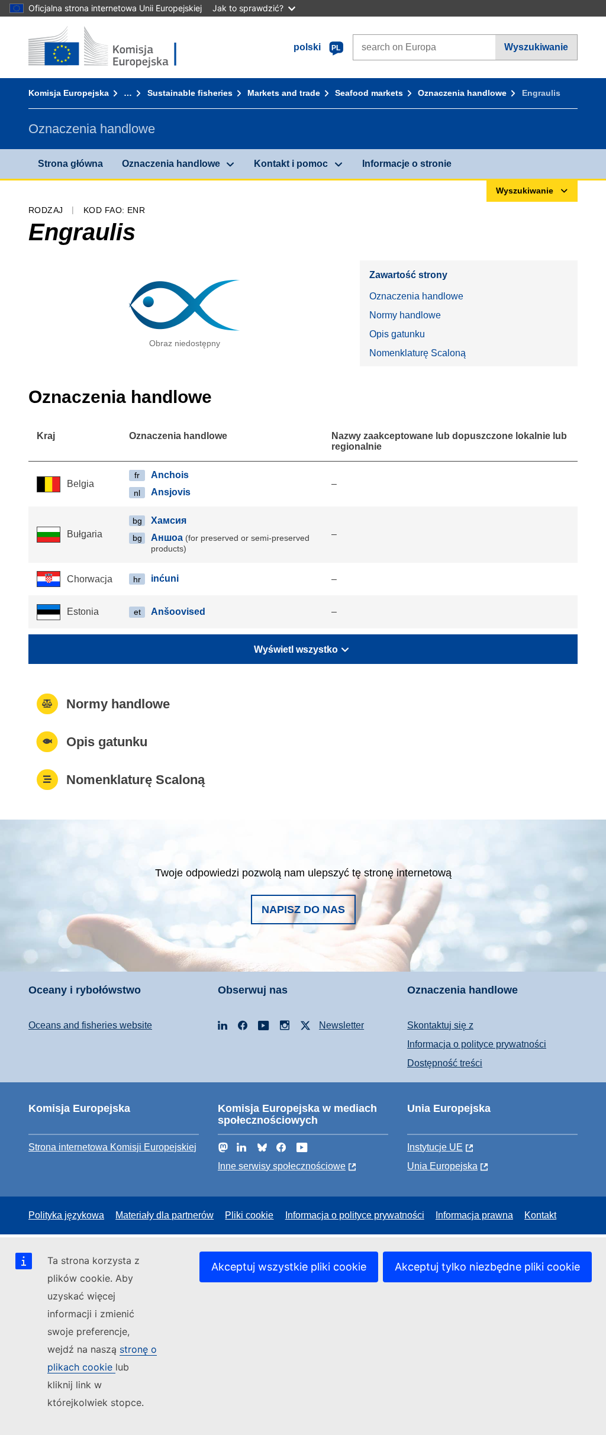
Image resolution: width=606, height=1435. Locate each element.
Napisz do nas (303, 909)
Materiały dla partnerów (164, 1215)
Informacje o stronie (407, 164)
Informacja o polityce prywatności (476, 1044)
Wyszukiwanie (536, 47)
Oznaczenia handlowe (462, 93)
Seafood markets (369, 93)
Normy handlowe (405, 315)
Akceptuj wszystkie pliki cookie (288, 1266)
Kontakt (540, 1215)
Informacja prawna (474, 1215)
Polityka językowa (66, 1215)
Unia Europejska (442, 1166)
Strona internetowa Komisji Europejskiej (112, 1147)
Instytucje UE (435, 1147)
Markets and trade (283, 93)
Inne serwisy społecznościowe (282, 1166)
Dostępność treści (444, 1063)
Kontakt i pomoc (291, 164)
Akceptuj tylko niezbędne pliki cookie (487, 1266)
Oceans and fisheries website (90, 1025)
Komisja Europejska (68, 93)
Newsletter (341, 1025)
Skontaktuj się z (440, 1025)
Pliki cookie (249, 1215)
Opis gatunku (397, 334)
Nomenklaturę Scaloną (417, 353)
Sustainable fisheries (190, 93)
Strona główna (70, 164)
